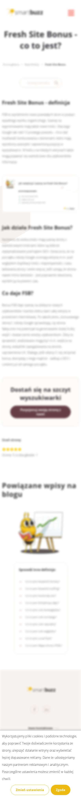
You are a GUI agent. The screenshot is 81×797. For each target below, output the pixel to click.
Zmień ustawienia (30, 790)
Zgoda (60, 790)
